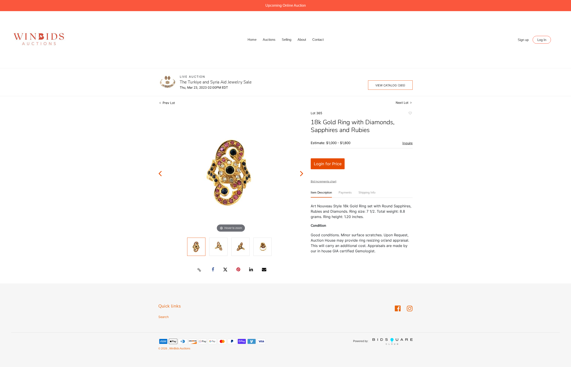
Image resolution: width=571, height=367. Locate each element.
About (302, 39)
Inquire (407, 143)
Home (252, 39)
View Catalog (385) (390, 85)
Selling (286, 39)
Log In (541, 40)
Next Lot (402, 102)
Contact (318, 39)
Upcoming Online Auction (285, 5)
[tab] (321, 194)
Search (163, 317)
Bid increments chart (323, 181)
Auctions (269, 39)
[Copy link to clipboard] (199, 269)
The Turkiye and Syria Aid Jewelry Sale (216, 82)
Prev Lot (168, 103)
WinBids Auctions (179, 348)
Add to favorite (410, 113)
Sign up (523, 40)
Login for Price (327, 163)
